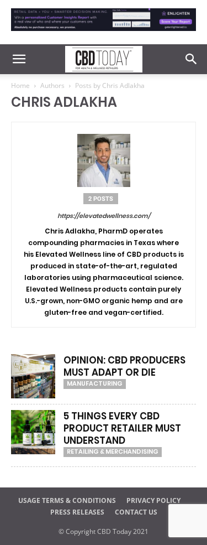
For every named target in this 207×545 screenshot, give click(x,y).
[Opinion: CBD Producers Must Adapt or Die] (33, 376)
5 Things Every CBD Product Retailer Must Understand (122, 428)
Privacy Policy (153, 500)
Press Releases (77, 512)
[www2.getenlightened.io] (103, 33)
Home (20, 85)
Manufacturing (95, 383)
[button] (18, 59)
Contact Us (136, 512)
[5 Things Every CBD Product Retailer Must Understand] (33, 432)
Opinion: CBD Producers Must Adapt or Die (124, 366)
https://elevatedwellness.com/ (103, 215)
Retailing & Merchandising (112, 451)
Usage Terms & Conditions (67, 500)
